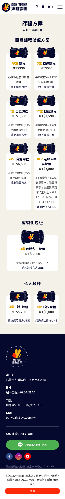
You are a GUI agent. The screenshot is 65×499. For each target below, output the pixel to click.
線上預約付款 (19, 87)
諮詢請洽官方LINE (33, 267)
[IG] (19, 456)
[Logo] (14, 7)
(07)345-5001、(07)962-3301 (24, 405)
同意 (32, 491)
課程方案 (37, 30)
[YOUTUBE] (29, 456)
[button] (37, 7)
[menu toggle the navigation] (60, 7)
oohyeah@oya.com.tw (21, 417)
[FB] (10, 456)
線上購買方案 (46, 87)
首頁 (25, 30)
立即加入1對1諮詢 (35, 445)
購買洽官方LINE (46, 207)
